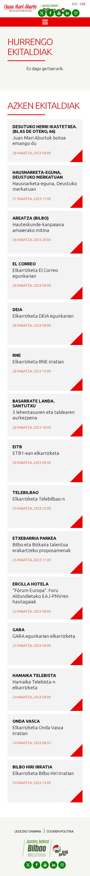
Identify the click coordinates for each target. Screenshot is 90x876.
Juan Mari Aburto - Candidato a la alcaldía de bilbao (20, 10)
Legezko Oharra (27, 831)
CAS (83, 4)
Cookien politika (60, 831)
